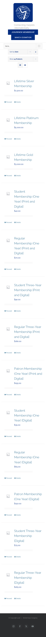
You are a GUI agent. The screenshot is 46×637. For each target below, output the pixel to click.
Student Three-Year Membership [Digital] (27, 536)
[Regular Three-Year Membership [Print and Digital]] (8, 329)
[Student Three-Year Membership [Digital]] (8, 533)
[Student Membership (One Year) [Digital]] (8, 412)
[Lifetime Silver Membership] (8, 83)
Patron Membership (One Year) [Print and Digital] (28, 373)
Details (18, 102)
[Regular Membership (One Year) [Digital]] (8, 454)
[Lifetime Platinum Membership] (8, 120)
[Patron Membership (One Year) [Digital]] (8, 496)
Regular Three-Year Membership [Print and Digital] (27, 332)
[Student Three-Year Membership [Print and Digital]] (8, 287)
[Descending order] (35, 51)
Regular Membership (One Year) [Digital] (26, 457)
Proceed (9, 102)
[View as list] (25, 65)
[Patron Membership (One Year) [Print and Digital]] (8, 370)
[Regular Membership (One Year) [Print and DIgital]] (8, 240)
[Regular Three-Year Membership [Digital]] (8, 574)
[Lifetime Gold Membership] (8, 156)
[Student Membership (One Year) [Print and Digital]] (8, 193)
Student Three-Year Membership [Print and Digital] (27, 290)
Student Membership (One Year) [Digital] (26, 415)
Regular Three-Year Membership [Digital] (27, 577)
